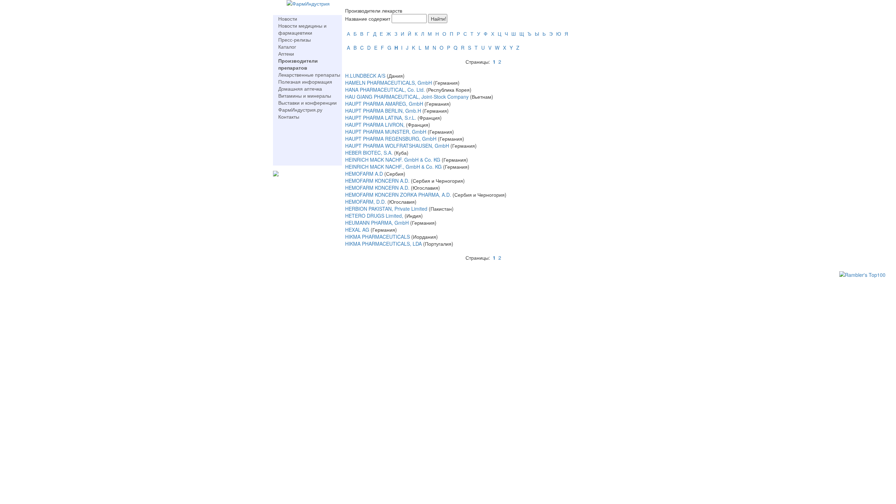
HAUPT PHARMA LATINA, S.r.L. (380, 117)
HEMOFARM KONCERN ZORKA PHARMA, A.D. (398, 194)
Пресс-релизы (294, 39)
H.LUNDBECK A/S (366, 75)
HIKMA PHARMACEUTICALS (378, 236)
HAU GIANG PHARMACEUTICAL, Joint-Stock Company (407, 96)
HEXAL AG (358, 229)
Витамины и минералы (304, 95)
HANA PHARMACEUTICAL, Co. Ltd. (385, 89)
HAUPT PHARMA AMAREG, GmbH (384, 103)
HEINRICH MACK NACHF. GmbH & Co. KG (393, 159)
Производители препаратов (298, 64)
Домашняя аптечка (300, 88)
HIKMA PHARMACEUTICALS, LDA (383, 243)
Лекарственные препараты (309, 74)
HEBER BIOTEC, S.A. (369, 152)
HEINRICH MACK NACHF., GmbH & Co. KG (393, 166)
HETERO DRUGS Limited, (374, 215)
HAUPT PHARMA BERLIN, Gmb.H (383, 110)
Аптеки (286, 53)
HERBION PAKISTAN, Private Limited (386, 208)
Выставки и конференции (307, 102)
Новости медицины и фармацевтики (302, 29)
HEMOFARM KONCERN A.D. (378, 180)
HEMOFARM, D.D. (365, 201)
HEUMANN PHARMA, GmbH (377, 222)
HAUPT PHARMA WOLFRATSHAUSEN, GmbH (397, 145)
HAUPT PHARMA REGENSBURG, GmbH (390, 138)
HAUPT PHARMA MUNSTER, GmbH (385, 131)
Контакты (288, 116)
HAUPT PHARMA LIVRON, (375, 124)
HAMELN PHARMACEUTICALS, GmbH (388, 82)
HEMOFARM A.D (364, 173)
